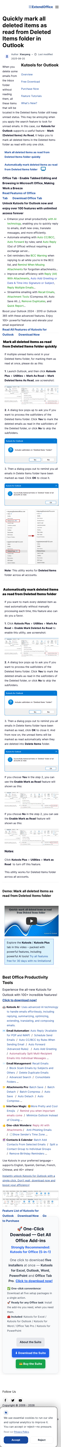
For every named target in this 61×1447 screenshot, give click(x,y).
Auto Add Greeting (45, 1049)
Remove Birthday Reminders (26, 1153)
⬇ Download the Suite (30, 1349)
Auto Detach (25, 1096)
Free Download (30, 81)
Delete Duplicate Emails (33, 1072)
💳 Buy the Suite (30, 1360)
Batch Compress (30, 1091)
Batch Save (36, 1087)
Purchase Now (30, 88)
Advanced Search (20, 1077)
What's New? (29, 103)
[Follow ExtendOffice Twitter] (13, 1396)
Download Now (29, 334)
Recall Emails (40, 1063)
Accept (16, 1439)
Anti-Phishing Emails (39, 1129)
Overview (27, 74)
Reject (42, 1439)
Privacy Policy (21, 1431)
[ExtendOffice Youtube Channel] (20, 1396)
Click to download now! (19, 1000)
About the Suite (30, 1338)
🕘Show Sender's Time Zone (27, 1134)
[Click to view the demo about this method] (42, 169)
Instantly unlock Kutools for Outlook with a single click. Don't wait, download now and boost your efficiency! (28, 1180)
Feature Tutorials (31, 96)
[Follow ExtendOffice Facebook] (5, 1396)
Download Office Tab (27, 198)
